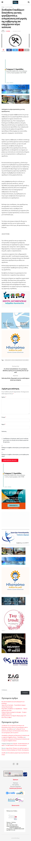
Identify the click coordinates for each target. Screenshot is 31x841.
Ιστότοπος (4, 431)
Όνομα (4, 417)
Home (3, 7)
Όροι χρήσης (15, 785)
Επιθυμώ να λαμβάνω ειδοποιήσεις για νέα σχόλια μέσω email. (15, 448)
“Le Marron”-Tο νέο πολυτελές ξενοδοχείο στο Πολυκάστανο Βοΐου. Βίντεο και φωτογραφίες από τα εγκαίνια (15, 730)
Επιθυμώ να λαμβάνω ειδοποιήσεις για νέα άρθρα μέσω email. (15, 455)
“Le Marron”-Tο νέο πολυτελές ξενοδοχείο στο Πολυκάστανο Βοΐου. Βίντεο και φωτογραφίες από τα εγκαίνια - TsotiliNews (15, 727)
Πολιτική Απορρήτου (15, 786)
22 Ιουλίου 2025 (16, 31)
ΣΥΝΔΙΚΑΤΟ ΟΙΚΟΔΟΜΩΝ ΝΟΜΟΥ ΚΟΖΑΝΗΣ (16, 360)
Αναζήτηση (4, 690)
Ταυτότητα (15, 783)
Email (4, 424)
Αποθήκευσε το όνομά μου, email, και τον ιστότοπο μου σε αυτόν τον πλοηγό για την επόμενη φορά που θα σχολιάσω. (15, 440)
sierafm (8, 31)
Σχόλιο (4, 397)
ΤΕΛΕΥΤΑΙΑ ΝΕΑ (9, 7)
